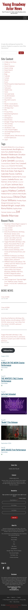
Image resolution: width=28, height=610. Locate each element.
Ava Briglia (17, 149)
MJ (5, 102)
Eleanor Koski (5, 168)
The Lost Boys (8, 126)
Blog (5, 74)
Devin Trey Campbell (18, 163)
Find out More (4, 367)
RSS (11, 601)
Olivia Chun (19, 196)
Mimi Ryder (22, 194)
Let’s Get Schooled (8, 394)
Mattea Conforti (16, 190)
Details (6, 80)
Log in (6, 139)
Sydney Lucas (11, 212)
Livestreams (8, 98)
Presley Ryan (21, 200)
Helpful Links (8, 90)
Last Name (13, 510)
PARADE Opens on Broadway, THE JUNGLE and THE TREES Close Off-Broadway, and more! (15, 263)
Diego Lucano (5, 166)
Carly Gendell (7, 160)
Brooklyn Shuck (14, 157)
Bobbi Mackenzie (15, 152)
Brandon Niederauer (9, 154)
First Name (13, 505)
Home (6, 92)
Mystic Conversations (11, 104)
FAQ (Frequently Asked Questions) (14, 84)
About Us (7, 64)
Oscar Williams (8, 200)
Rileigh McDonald (7, 203)
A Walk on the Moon (10, 62)
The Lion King (8, 123)
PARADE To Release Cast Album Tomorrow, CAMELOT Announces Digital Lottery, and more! (14, 257)
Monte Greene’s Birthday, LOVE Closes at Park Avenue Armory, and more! (14, 251)
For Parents (7, 86)
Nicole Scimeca (6, 197)
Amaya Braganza (19, 147)
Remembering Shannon (11, 114)
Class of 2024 (8, 230)
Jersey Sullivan (12, 182)
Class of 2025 (8, 228)
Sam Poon (17, 203)
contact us (7, 584)
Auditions (7, 72)
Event (6, 82)
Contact (6, 78)
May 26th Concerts (10, 100)
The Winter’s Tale (9, 128)
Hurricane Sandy (9, 94)
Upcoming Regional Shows (12, 131)
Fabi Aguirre (19, 171)
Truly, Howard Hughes (11, 129)
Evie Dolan (9, 171)
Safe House (7, 116)
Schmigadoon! (8, 118)
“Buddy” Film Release (9, 422)
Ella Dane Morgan (16, 168)
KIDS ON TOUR (14, 469)
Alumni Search (8, 70)
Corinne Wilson (5, 163)
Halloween (7, 88)
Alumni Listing (8, 68)
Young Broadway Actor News (14, 6)
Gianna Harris (16, 177)
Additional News (8, 350)
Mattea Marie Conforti (9, 194)
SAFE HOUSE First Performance (13, 450)
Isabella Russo (13, 179)
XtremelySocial (14, 607)
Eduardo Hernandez (16, 166)
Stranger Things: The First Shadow (14, 122)
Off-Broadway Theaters (11, 106)
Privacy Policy (8, 112)
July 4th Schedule (9, 96)
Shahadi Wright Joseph (10, 205)
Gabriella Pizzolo (7, 174)
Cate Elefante (19, 161)
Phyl (5, 110)
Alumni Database (9, 66)
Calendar (7, 76)
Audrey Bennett (6, 149)
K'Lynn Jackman (11, 184)
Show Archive (8, 120)
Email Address (14, 500)
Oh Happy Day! (9, 108)
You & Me (7, 133)
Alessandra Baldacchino (8, 147)
